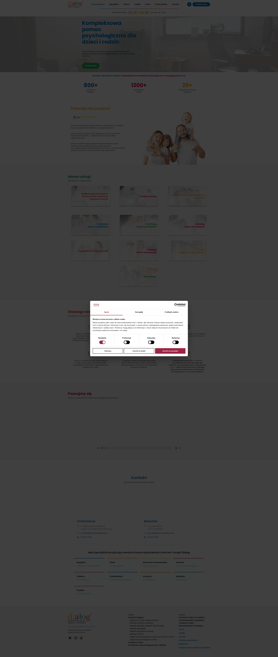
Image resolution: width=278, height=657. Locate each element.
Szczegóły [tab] (139, 312)
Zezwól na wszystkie (170, 351)
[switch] (127, 342)
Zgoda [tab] (106, 312)
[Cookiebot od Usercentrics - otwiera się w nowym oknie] (175, 305)
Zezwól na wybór (139, 351)
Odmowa (107, 351)
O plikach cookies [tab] (171, 312)
